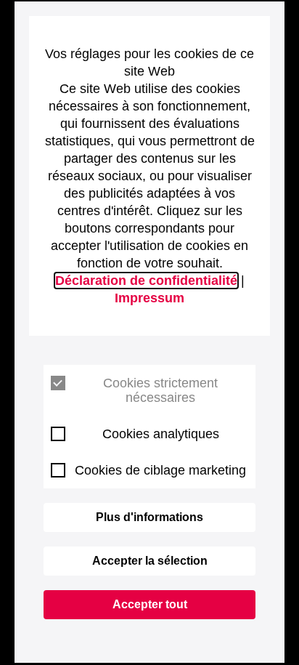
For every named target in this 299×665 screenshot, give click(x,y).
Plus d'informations (149, 517)
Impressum (149, 298)
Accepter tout (149, 604)
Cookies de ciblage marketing (160, 470)
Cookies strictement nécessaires (160, 390)
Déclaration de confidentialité (146, 280)
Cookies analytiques (160, 434)
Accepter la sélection (150, 561)
